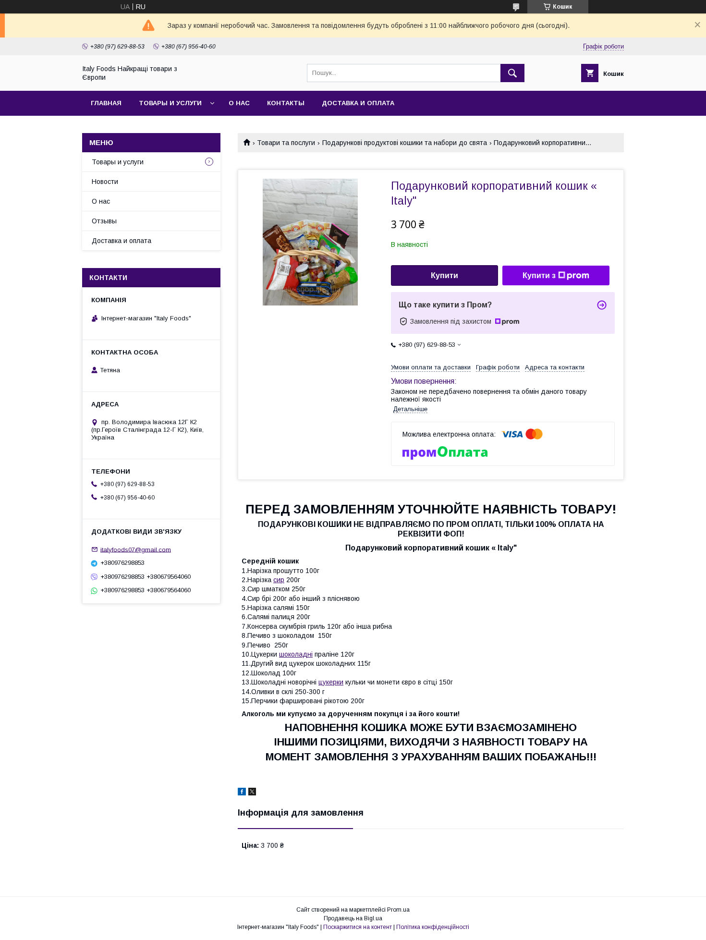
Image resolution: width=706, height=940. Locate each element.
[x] (252, 793)
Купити (444, 275)
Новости (105, 181)
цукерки (330, 682)
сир (278, 580)
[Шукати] (512, 73)
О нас (239, 103)
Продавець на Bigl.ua (353, 918)
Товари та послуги (286, 142)
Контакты (285, 103)
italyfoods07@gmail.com (135, 549)
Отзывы (104, 221)
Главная (106, 103)
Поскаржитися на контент (357, 927)
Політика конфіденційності (432, 927)
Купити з (539, 275)
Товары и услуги (170, 103)
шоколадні (296, 654)
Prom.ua (398, 909)
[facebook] (242, 793)
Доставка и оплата (358, 103)
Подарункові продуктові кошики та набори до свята (404, 142)
